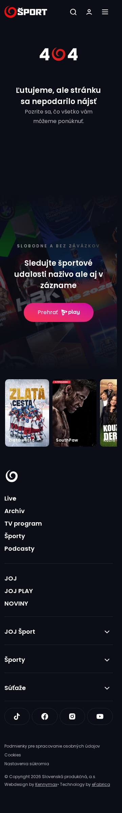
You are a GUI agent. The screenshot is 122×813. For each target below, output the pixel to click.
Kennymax (46, 784)
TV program (23, 523)
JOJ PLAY (18, 591)
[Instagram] (72, 716)
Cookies (12, 755)
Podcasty (19, 548)
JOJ (10, 578)
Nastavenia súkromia (26, 764)
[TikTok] (17, 716)
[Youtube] (100, 716)
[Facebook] (45, 716)
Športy (14, 536)
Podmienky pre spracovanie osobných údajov (52, 746)
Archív (14, 511)
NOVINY (16, 603)
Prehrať (48, 312)
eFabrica (101, 784)
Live (10, 498)
